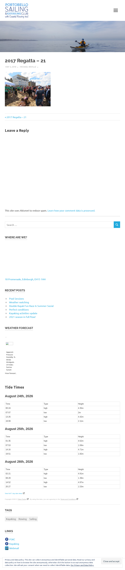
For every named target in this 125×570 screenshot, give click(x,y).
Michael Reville (28, 66)
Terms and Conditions (68, 499)
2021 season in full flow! (22, 316)
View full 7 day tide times (13, 493)
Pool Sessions (16, 298)
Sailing (33, 518)
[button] (17, 10)
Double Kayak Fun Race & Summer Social (31, 305)
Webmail (14, 548)
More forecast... (11, 372)
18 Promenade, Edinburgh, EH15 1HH (25, 279)
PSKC (12, 539)
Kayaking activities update (23, 313)
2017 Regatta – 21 (16, 117)
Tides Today (22, 499)
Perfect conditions (19, 309)
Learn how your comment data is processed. (71, 210)
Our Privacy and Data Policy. (82, 565)
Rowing (23, 518)
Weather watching (19, 302)
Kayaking (11, 518)
